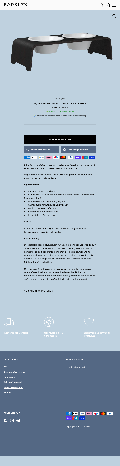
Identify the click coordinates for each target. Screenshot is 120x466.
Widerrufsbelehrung (13, 387)
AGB (6, 367)
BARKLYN (87, 426)
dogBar (62, 98)
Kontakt (8, 392)
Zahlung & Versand (13, 382)
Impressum (9, 377)
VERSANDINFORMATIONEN (38, 290)
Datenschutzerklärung (14, 372)
